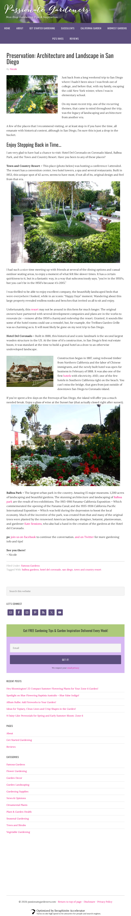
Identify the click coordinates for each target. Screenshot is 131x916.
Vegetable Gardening (18, 832)
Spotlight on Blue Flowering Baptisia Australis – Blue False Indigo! (42, 695)
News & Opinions (16, 798)
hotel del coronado (50, 569)
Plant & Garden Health (19, 811)
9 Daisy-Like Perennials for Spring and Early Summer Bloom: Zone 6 (44, 715)
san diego (67, 569)
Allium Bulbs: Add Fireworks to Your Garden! (31, 702)
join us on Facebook (23, 537)
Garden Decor (14, 777)
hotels (67, 375)
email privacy (73, 668)
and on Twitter (84, 537)
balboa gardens (30, 569)
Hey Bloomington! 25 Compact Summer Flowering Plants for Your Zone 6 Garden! (52, 688)
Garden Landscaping (17, 784)
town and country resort (87, 569)
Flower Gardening (16, 771)
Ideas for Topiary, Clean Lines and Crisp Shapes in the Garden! (41, 708)
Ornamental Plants (16, 804)
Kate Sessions (33, 523)
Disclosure (89, 901)
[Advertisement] (65, 864)
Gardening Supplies (17, 791)
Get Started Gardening (19, 740)
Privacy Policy (104, 901)
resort (35, 309)
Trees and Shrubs (16, 825)
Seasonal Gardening (17, 818)
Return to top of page (70, 901)
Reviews (11, 746)
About (9, 733)
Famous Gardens (30, 565)
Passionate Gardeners (65, 11)
